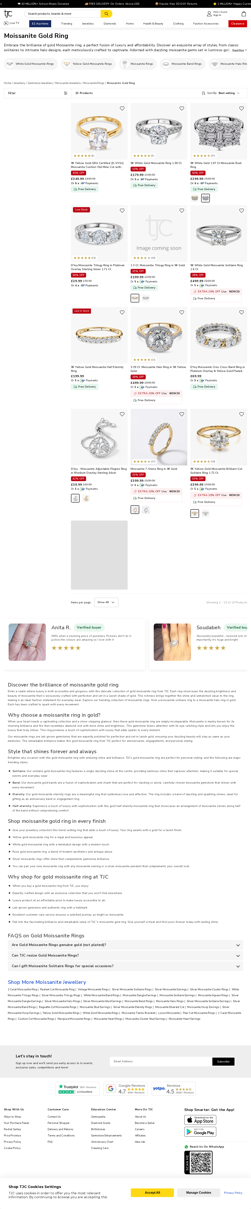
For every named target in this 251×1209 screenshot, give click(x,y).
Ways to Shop (12, 1117)
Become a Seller (145, 1123)
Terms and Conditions (61, 1135)
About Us (140, 1117)
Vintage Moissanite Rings (93, 989)
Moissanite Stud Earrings (95, 1007)
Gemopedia (98, 1117)
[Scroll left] (7, 64)
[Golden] (194, 198)
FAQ (50, 1142)
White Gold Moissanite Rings (101, 1013)
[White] (205, 198)
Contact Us (54, 1117)
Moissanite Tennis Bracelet (138, 1013)
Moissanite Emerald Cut (169, 1007)
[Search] (106, 14)
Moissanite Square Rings (213, 995)
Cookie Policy (12, 1148)
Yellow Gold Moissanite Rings (61, 1013)
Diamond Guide (100, 1123)
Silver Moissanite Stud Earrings (102, 1001)
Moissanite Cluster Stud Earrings (146, 1019)
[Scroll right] (244, 64)
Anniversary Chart (102, 1142)
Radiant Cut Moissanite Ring (57, 989)
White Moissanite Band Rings (102, 995)
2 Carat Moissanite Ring (22, 989)
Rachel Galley (12, 1129)
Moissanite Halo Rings (170, 1001)
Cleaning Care (99, 1148)
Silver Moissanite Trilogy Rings (61, 995)
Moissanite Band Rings (139, 1001)
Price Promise (12, 1135)
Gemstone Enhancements (106, 1135)
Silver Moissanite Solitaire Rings (132, 989)
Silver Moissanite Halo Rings (62, 1001)
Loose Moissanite (169, 1013)
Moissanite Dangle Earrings (139, 995)
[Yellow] (86, 498)
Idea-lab (140, 1142)
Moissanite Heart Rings (108, 1019)
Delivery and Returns (61, 1129)
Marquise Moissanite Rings (74, 1019)
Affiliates (140, 1135)
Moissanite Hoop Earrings (203, 1007)
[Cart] (243, 13)
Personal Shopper (59, 1123)
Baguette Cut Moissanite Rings (58, 1007)
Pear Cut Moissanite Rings (199, 1013)
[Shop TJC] (8, 14)
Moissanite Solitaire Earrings (177, 995)
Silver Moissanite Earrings (171, 989)
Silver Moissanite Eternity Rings (132, 1007)
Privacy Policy (12, 1142)
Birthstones (98, 1129)
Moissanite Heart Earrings (185, 1019)
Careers (140, 1129)
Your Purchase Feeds (16, 1123)
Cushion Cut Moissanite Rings (36, 1019)
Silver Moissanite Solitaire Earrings (208, 1001)
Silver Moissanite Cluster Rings (209, 989)
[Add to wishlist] (122, 108)
